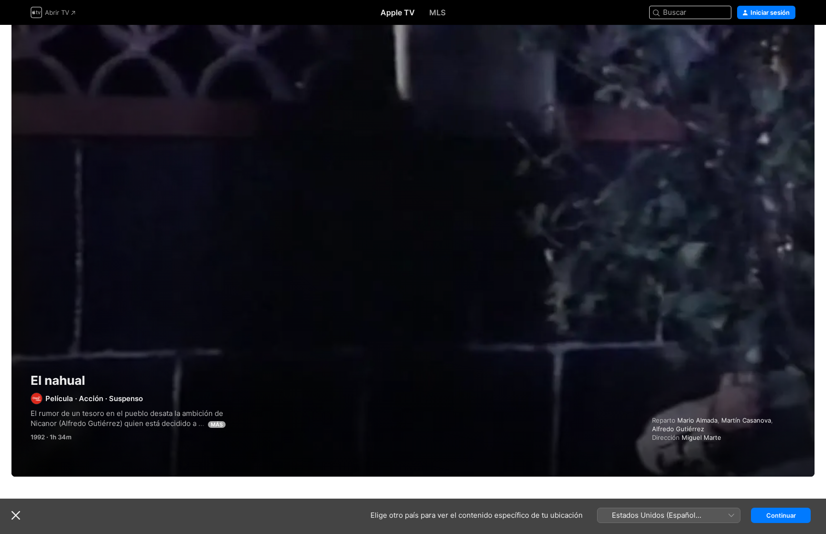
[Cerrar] (15, 515)
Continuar (781, 515)
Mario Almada (697, 420)
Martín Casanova (746, 420)
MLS (437, 12)
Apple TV (397, 12)
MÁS (217, 424)
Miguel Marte (701, 437)
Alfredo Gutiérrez (678, 429)
